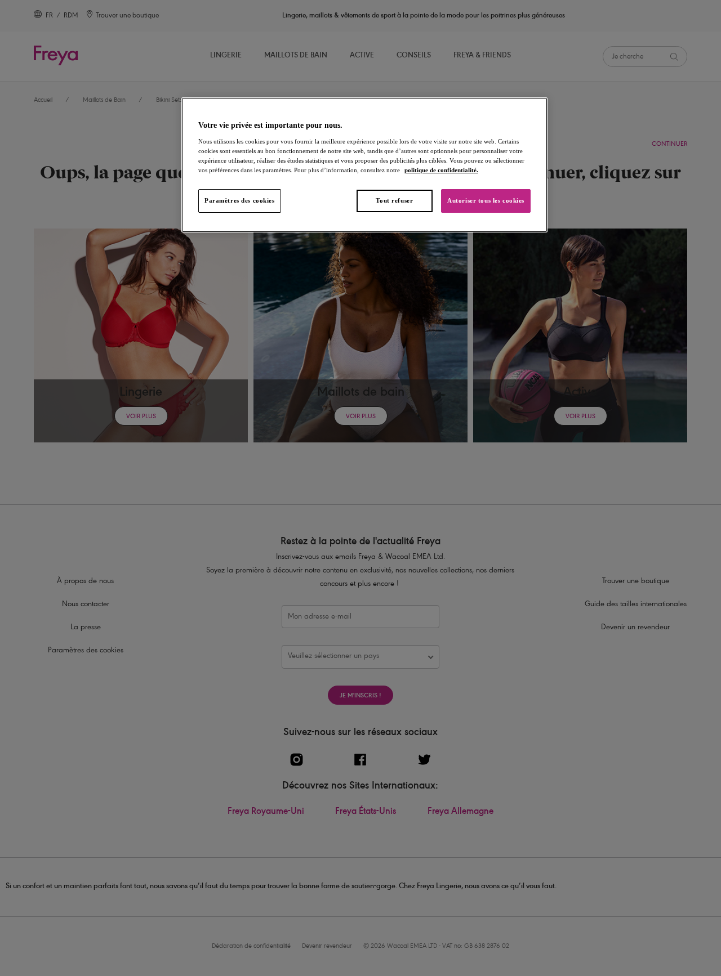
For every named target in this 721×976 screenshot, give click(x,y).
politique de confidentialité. (441, 170)
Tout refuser (394, 200)
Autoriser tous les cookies (485, 200)
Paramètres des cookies (239, 200)
